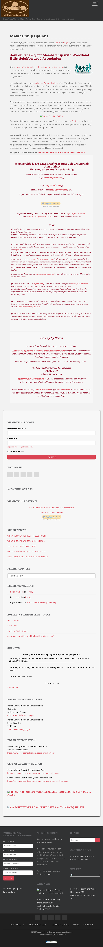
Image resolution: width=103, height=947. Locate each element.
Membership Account (38, 925)
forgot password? (26, 447)
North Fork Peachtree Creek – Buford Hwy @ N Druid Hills (49, 793)
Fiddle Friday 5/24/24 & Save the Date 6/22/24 (27, 556)
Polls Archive (12, 687)
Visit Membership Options (51, 512)
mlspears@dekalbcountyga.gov (20, 715)
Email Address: (10, 859)
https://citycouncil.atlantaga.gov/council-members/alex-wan (33, 773)
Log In (57, 42)
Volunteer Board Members (46, 83)
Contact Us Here (44, 874)
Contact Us (88, 925)
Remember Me (17, 451)
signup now (12, 447)
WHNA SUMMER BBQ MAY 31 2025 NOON (26, 541)
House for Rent (14, 620)
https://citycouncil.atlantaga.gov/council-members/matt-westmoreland (37, 781)
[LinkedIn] (23, 474)
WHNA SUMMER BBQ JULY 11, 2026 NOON (26, 536)
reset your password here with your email (38, 259)
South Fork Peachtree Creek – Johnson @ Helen (49, 807)
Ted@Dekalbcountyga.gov (18, 729)
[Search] (97, 840)
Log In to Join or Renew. (76, 213)
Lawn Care (12, 625)
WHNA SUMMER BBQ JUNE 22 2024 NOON (26, 551)
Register (66, 42)
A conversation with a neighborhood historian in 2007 (30, 636)
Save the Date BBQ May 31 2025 (21, 546)
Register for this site (53, 177)
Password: (12, 438)
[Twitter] (16, 474)
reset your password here (40, 216)
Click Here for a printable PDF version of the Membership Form (38, 350)
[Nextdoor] (36, 474)
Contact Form (64, 389)
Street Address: (10, 868)
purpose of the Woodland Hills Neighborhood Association (39, 67)
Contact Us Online (42, 389)
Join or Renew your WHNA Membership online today (51, 507)
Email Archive (9, 892)
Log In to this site (53, 185)
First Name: (8, 841)
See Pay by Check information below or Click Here (62, 152)
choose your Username (79, 283)
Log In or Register (17, 925)
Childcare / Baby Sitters (17, 631)
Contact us (76, 121)
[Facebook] (10, 474)
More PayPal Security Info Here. (29, 307)
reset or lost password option (46, 274)
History (30, 592)
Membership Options (58, 189)
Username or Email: (16, 428)
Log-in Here (18, 250)
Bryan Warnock (16, 592)
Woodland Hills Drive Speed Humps (42, 602)
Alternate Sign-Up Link (12, 888)
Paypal (76, 925)
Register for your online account (30, 378)
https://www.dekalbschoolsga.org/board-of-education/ (30, 753)
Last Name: (8, 850)
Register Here (38, 283)
